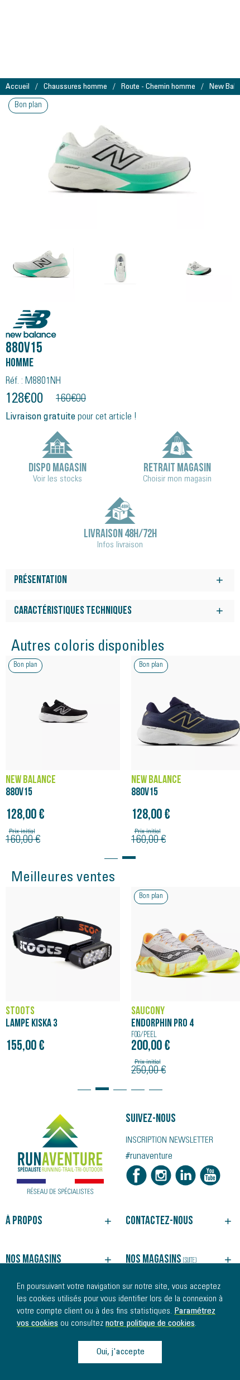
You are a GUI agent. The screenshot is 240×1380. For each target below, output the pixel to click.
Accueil (18, 87)
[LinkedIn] (185, 1175)
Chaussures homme (75, 87)
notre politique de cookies (150, 1323)
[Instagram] (161, 1175)
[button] (111, 852)
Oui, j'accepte (120, 1352)
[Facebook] (136, 1175)
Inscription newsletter (169, 1140)
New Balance (38, 318)
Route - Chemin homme (158, 87)
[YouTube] (210, 1175)
